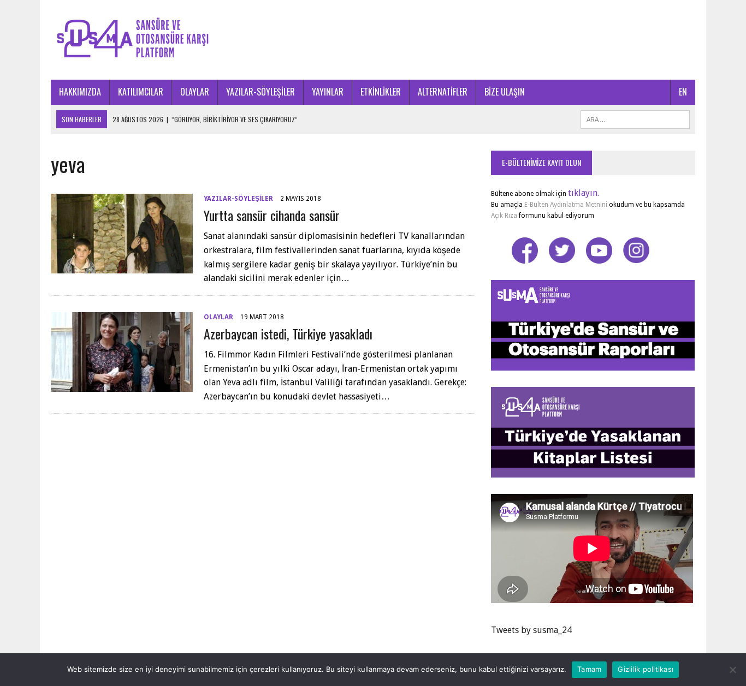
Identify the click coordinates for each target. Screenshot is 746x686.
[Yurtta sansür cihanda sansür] (122, 266)
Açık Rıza (504, 215)
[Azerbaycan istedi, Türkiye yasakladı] (122, 384)
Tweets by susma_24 (531, 630)
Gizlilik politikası (645, 669)
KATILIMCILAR (140, 91)
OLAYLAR (194, 91)
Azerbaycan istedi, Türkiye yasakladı (288, 333)
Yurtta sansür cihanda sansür (272, 215)
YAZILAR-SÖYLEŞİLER (260, 91)
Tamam (589, 669)
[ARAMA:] (635, 117)
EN (683, 91)
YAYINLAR (328, 91)
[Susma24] (373, 40)
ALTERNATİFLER (442, 91)
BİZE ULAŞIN (504, 91)
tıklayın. (583, 193)
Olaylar (218, 317)
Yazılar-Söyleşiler (238, 198)
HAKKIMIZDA (80, 91)
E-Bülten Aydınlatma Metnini (565, 204)
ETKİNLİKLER (380, 91)
